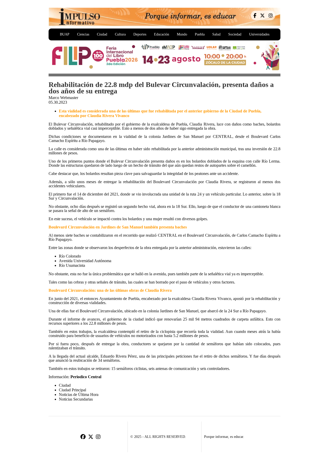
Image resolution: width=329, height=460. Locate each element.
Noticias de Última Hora (78, 394)
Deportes (139, 34)
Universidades (259, 34)
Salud (216, 34)
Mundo (182, 34)
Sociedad (234, 34)
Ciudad (102, 34)
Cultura (120, 34)
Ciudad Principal (72, 390)
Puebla (200, 34)
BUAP (64, 34)
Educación (161, 34)
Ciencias (83, 34)
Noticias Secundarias (76, 399)
